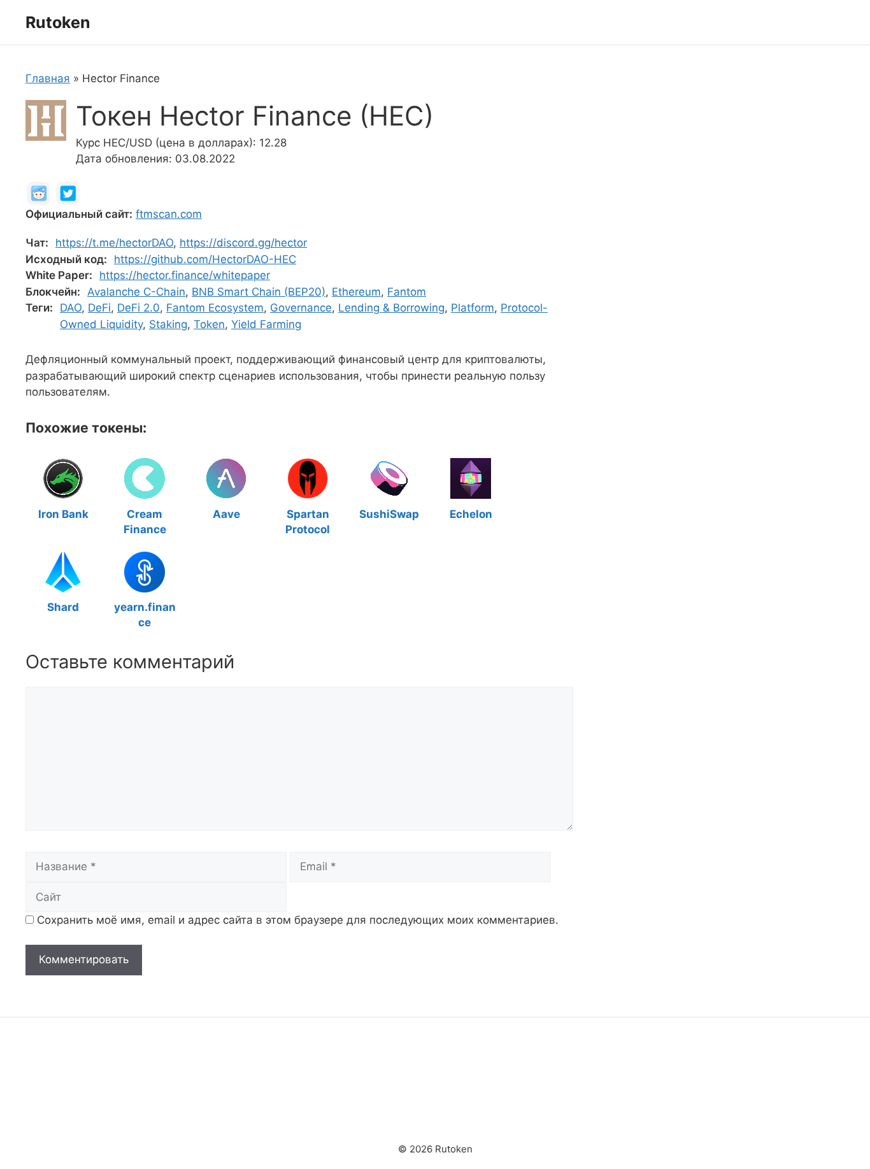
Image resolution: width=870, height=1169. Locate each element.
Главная (47, 78)
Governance (301, 307)
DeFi (99, 307)
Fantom (406, 291)
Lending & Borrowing (391, 307)
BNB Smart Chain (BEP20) (258, 291)
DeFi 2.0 (138, 307)
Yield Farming (266, 324)
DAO (71, 307)
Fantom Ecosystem (215, 307)
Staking (168, 324)
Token (209, 324)
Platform (472, 307)
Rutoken (57, 22)
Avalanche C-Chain (136, 291)
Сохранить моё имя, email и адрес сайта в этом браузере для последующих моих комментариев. (298, 920)
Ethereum (356, 291)
